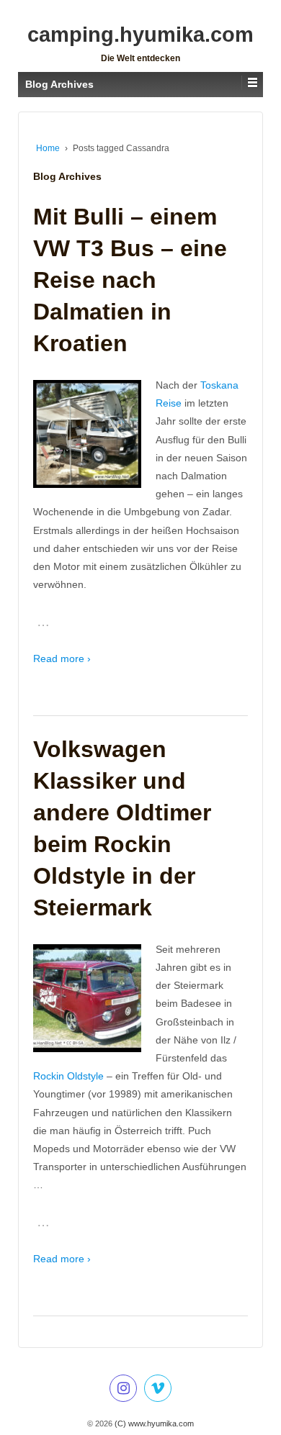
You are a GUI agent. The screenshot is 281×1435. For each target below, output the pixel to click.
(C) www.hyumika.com (153, 1423)
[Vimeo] (157, 1390)
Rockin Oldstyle (68, 1076)
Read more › (62, 658)
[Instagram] (123, 1390)
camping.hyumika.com (140, 34)
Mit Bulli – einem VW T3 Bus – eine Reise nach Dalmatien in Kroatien (130, 280)
